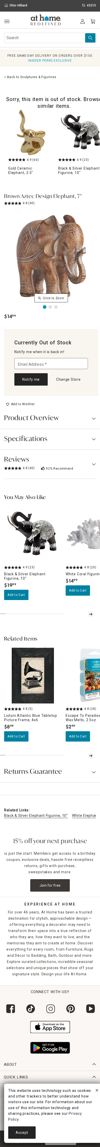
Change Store (68, 379)
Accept (22, 1133)
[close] (97, 1091)
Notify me (31, 379)
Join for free (50, 885)
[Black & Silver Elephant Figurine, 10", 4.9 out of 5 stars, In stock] (33, 534)
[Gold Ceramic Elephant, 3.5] (31, 132)
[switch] (20, 404)
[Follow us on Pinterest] (70, 1009)
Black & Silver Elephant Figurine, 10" (36, 815)
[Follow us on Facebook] (10, 1009)
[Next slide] (91, 614)
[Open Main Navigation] (7, 21)
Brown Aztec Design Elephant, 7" (43, 196)
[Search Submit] (90, 38)
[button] (46, 20)
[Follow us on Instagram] (50, 1009)
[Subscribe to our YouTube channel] (90, 1009)
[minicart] (93, 21)
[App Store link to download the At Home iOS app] (50, 1026)
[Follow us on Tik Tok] (30, 1009)
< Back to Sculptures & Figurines (30, 77)
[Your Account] (82, 21)
